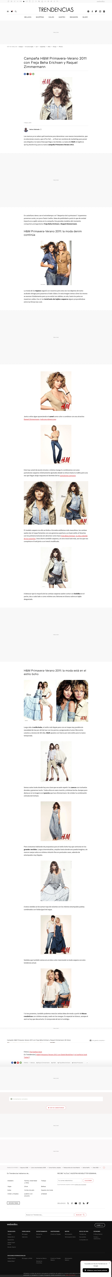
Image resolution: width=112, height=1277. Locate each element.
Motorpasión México (68, 1259)
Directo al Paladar (56, 1234)
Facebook (92, 11)
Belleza (43, 1186)
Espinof (38, 1237)
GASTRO (62, 17)
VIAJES (51, 17)
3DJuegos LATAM (27, 1258)
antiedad (44, 1194)
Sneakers (10, 1181)
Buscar (15, 11)
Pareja (54, 46)
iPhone (61, 46)
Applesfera (11, 1239)
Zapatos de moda (47, 1190)
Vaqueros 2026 (24, 1167)
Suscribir (88, 1180)
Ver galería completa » (98, 1040)
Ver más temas (13, 1203)
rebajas (21, 46)
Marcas (33, 1062)
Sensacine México (41, 1258)
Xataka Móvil (11, 1237)
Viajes (9, 1186)
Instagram (100, 11)
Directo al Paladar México (56, 1259)
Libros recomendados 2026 (38, 1167)
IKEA (49, 46)
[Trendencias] (56, 10)
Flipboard (96, 11)
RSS (83, 1203)
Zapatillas (42, 46)
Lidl (37, 46)
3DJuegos (25, 1234)
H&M (54, 1062)
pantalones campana (68, 475)
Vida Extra (24, 1237)
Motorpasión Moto (70, 1237)
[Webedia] (12, 1224)
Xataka (9, 1234)
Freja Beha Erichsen (68, 536)
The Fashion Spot (35, 1052)
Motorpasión (68, 1234)
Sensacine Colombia (39, 1262)
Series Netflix (86, 1167)
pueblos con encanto (28, 1195)
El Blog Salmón (98, 1234)
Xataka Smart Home (11, 1243)
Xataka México (12, 1258)
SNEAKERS (74, 17)
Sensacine (39, 1234)
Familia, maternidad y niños (30, 1182)
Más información (70, 1275)
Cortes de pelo (29, 1190)
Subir (99, 1225)
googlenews (104, 11)
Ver (57, 1107)
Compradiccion (83, 1239)
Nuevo (11, 11)
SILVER (85, 17)
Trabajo (43, 1181)
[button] (35, 129)
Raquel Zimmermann (31, 419)
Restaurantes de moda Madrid (72, 1167)
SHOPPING (40, 17)
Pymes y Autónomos (97, 1237)
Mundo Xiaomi (12, 1247)
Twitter (28, 74)
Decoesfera (82, 1237)
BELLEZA (27, 17)
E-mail (33, 74)
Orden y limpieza (13, 1194)
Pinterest (88, 11)
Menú (7, 11)
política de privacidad (80, 1184)
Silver (26, 1186)
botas (9, 1190)
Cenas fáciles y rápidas (55, 1167)
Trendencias (82, 1234)
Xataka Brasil (11, 1261)
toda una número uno (48, 419)
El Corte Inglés (29, 46)
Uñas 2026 (96, 1167)
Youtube (75, 1203)
